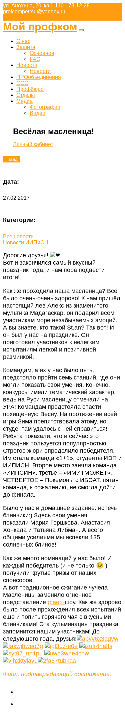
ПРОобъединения (38, 77)
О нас (23, 41)
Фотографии (45, 107)
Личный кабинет (33, 144)
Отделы (25, 95)
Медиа (24, 101)
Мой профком (40, 27)
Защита (25, 47)
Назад (11, 159)
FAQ (35, 59)
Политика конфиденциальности (55, 704)
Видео (37, 113)
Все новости (18, 236)
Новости (26, 65)
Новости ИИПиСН (25, 242)
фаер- (56, 601)
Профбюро (30, 89)
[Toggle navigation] (81, 30)
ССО (22, 83)
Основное (42, 53)
